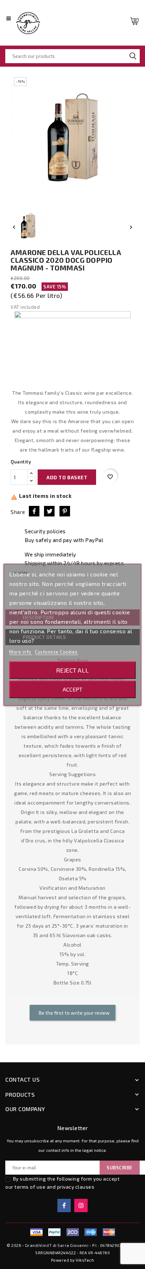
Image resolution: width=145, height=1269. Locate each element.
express (72, 1232)
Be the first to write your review (74, 1013)
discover (54, 1232)
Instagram (81, 1205)
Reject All (72, 670)
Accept (72, 689)
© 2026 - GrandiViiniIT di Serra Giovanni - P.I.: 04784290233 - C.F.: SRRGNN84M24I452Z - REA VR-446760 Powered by (72, 1252)
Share (34, 511)
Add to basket (66, 477)
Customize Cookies (56, 652)
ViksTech (85, 1259)
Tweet (49, 511)
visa (36, 1232)
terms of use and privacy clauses (54, 1187)
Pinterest (64, 511)
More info (20, 652)
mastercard (90, 1232)
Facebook (64, 1205)
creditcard (108, 1232)
